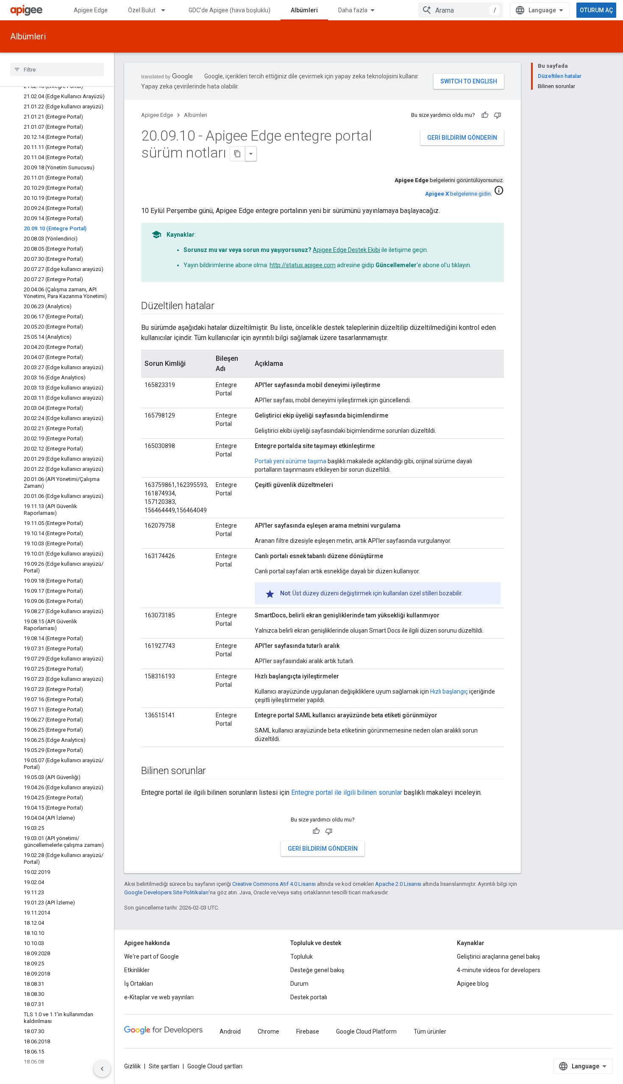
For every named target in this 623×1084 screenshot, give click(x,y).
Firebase (307, 1031)
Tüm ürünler (430, 1031)
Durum (299, 983)
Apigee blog (473, 983)
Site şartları (164, 1066)
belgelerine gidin (458, 194)
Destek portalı (308, 997)
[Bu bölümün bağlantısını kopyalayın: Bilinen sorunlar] (214, 771)
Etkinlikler (137, 970)
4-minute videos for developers (498, 970)
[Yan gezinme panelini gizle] (102, 1068)
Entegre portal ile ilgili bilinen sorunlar (346, 792)
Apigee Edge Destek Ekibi (346, 249)
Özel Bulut (142, 10)
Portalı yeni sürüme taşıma (290, 461)
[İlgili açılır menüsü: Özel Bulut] (167, 10)
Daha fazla (352, 10)
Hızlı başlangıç (449, 691)
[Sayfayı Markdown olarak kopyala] (237, 154)
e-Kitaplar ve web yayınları (159, 997)
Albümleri (304, 10)
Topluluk (301, 956)
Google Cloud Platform (366, 1031)
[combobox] (460, 10)
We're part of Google (151, 956)
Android (230, 1031)
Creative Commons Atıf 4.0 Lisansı (274, 884)
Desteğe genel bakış (317, 970)
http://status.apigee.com (303, 265)
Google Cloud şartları (214, 1066)
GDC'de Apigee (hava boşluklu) (229, 10)
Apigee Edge (91, 10)
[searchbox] (57, 69)
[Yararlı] (484, 115)
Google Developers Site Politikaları (166, 892)
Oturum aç (596, 10)
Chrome (268, 1031)
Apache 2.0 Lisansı (398, 884)
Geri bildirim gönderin (462, 137)
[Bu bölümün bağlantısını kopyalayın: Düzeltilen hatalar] (222, 306)
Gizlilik (132, 1066)
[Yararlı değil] (497, 115)
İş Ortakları (138, 983)
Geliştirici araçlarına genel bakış (498, 956)
